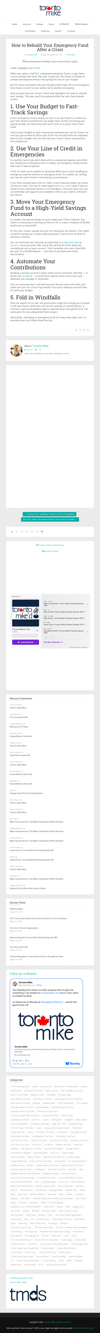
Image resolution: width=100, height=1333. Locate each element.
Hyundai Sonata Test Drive (21, 1169)
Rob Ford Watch (17, 1215)
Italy (81, 1169)
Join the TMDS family (18, 1282)
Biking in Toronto (37, 1095)
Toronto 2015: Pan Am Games (46, 1240)
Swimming (23, 1223)
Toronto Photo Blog (47, 1252)
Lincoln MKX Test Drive (46, 1178)
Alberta (35, 1086)
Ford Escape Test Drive (20, 1136)
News (61, 1194)
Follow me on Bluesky (23, 973)
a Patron (65, 353)
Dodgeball (69, 1119)
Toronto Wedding (58, 1256)
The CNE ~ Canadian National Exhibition (71, 1227)
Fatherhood (77, 1128)
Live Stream (30, 31)
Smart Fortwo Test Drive (62, 1219)
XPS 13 (41, 1265)
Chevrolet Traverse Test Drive (22, 1111)
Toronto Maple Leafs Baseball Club (25, 1248)
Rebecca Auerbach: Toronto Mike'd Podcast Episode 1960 (33, 937)
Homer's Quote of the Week (41, 1161)
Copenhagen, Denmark (20, 1119)
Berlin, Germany (51, 1090)
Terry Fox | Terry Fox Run (21, 1227)
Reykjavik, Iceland (49, 1211)
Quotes (60, 1207)
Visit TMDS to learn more (83, 1328)
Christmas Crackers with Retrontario (25, 1115)
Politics (43, 1202)
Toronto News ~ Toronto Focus (23, 1252)
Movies (82, 1190)
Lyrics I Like (63, 1182)
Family (38, 1128)
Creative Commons (63, 1322)
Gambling (14, 1148)
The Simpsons (78, 1231)
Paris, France (81, 1198)
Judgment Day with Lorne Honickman (25, 1173)
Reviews (26, 1211)
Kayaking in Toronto (51, 1173)
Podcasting (33, 1202)
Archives (27, 24)
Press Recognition (56, 1202)
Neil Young (52, 1194)
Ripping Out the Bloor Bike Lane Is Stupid (28, 888)
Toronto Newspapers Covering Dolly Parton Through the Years (36, 956)
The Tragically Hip (32, 1236)
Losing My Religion (48, 1182)
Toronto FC (32, 1244)
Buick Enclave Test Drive (20, 1099)
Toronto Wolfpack (75, 1256)
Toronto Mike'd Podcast (66, 1248)
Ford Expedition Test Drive (42, 1136)
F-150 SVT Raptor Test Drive (22, 1128)
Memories (80, 1186)
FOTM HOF (64, 24)
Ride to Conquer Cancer (68, 1211)
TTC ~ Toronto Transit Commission (25, 1260)
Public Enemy (48, 1207)
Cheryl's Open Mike (18, 708)
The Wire (45, 1236)
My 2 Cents (22, 1194)
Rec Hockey (15, 1211)
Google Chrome (72, 1148)
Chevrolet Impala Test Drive (22, 1107)
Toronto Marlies (47, 1248)
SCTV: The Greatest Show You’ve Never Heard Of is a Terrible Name (38, 918)
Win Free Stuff (29, 1265)
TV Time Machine (49, 1260)
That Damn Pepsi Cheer (43, 1227)
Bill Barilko (51, 1095)
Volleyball (78, 1260)
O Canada (79, 1194)
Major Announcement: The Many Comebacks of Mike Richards (36, 822)
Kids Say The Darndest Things (22, 1178)
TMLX (66, 1236)
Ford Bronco (63, 1132)
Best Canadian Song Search (72, 1090)
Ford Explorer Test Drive (65, 1136)
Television (64, 1223)
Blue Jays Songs (64, 1095)
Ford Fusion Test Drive (79, 1140)
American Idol (46, 1086)
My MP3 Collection (37, 1194)
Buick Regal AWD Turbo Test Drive (68, 1099)
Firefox (30, 1132)
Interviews (72, 1169)
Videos (69, 1260)
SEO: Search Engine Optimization (68, 1215)
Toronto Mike (32, 55)
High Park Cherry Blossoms (54, 1157)
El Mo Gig (45, 31)
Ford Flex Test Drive (39, 1140)
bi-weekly (27, 275)
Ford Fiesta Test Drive (19, 1140)
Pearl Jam (22, 1202)
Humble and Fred (17, 1165)
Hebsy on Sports (34, 1157)
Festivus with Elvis (18, 1132)
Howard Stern (60, 1161)
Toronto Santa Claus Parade (22, 1256)
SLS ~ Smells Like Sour (40, 1219)
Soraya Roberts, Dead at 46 (21, 736)
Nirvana (69, 1194)
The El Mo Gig (16, 1231)
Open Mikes (25, 1198)
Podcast (39, 24)
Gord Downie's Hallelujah (21, 1153)
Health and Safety (18, 1157)
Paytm (13, 1202)
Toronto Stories (42, 1256)
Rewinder (35, 1211)
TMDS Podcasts (81, 24)
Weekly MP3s (16, 1265)
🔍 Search (71, 31)
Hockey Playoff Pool (19, 1161)
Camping (36, 1103)
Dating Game (56, 1119)
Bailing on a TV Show (19, 727)
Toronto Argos (67, 1240)
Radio (67, 1207)
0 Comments (70, 55)
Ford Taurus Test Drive (20, 1144)
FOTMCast (48, 1144)
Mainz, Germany (77, 1182)
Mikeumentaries (26, 1190)
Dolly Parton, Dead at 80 (20, 755)
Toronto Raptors (64, 1252)
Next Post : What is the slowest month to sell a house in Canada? (49, 519)
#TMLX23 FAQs (16, 909)
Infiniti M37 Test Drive (57, 1169)
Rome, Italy (30, 1215)
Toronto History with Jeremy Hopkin (54, 1244)
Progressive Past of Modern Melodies (26, 1207)
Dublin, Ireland (81, 1119)
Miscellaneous (41, 1190)
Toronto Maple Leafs (79, 1244)
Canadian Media (48, 1103)
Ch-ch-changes (82, 1103)
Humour (30, 1165)
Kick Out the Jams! (69, 1173)
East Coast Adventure (19, 1124)
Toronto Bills (80, 1240)
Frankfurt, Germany (63, 1144)
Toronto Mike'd (48, 353)
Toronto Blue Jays (18, 1244)
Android (84, 1086)
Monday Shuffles (56, 1190)
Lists (37, 1182)
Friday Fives (78, 1144)
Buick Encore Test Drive (42, 1099)
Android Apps (16, 1090)
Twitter (61, 1260)
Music (13, 1194)
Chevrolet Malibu (42, 1107)
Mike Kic (14, 1190)
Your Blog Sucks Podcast (56, 1265)
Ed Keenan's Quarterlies (40, 1124)
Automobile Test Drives (33, 1090)
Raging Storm (78, 1207)
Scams (50, 1215)
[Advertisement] (50, 573)
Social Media (80, 1219)
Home (14, 24)
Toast (74, 1236)
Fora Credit (65, 185)
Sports (13, 1223)
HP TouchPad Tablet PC (77, 1161)
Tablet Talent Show (37, 1223)
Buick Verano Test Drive (20, 1103)
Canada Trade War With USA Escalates (26, 793)
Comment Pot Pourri (50, 1115)
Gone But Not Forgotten (54, 1148)
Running (41, 1215)
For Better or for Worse (45, 1132)
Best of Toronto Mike (19, 1095)
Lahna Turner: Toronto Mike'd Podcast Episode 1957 (32, 850)
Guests (51, 24)
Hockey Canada (74, 1157)
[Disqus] (50, 402)
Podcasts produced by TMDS (21, 1278)
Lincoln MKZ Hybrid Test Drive (70, 1178)
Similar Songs (16, 1219)
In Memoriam (40, 1169)
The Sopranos (16, 1236)
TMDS (31, 353)
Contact (58, 31)
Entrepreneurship (75, 1124)
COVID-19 (36, 1119)
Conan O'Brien (67, 1115)
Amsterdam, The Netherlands (66, 1086)
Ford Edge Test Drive (78, 1132)
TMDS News (56, 1236)
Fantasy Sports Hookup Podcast (57, 1128)
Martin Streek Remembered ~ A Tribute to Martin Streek (33, 1186)
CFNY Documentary (66, 1103)
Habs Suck (55, 1153)
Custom (45, 1119)
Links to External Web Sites (21, 1182)
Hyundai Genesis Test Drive (47, 1165)
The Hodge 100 (31, 1231)
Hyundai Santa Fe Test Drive (72, 1165)
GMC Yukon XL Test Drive (31, 1148)
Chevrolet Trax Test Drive (47, 1111)
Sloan (26, 1219)
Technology (52, 1223)
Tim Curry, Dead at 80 (19, 717)
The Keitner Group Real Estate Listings (55, 1231)
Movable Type (71, 1190)
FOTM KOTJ (36, 1144)
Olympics (14, 1198)
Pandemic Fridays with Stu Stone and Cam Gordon (53, 1198)
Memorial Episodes (65, 1186)
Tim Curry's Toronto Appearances (24, 928)
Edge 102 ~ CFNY (59, 1124)
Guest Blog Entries (40, 1153)
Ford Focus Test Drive (58, 1140)
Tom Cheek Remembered (21, 1240)
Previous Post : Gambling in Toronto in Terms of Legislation (51, 514)
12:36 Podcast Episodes (20, 1086)
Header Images (68, 1153)
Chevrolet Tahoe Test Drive (63, 1107)
